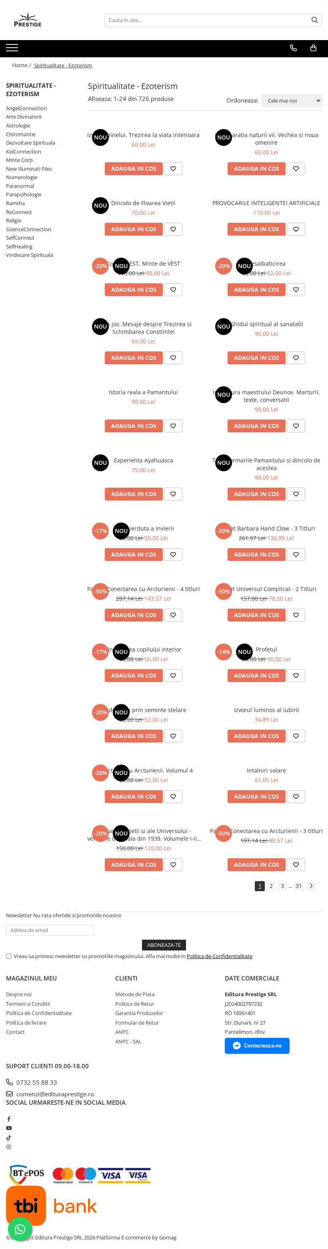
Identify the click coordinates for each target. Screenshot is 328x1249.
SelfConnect (20, 237)
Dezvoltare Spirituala (30, 142)
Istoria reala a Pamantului (143, 392)
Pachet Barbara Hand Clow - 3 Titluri (266, 528)
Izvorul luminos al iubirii (266, 710)
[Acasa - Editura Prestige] (46, 20)
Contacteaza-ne (263, 1046)
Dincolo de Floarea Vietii (143, 203)
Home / (22, 65)
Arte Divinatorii (24, 116)
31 (299, 886)
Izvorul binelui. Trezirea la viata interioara (143, 135)
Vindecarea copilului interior (143, 649)
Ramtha (15, 203)
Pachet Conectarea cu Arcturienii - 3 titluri (266, 831)
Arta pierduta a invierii (143, 528)
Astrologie (18, 125)
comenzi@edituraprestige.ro (54, 1094)
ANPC (122, 1031)
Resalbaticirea (267, 263)
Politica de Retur (134, 1003)
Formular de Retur (137, 1022)
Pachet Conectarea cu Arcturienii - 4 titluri (143, 589)
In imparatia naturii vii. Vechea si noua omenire (266, 138)
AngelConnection (26, 108)
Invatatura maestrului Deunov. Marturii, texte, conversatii (266, 396)
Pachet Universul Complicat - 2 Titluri (266, 589)
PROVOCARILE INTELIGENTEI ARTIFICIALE (266, 203)
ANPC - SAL (128, 1041)
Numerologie (21, 177)
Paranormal (20, 186)
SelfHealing (19, 246)
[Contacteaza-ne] (293, 48)
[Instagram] (8, 1146)
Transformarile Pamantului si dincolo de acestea (266, 464)
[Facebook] (8, 1118)
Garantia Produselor (139, 1013)
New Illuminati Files (29, 168)
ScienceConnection (28, 229)
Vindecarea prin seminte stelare (143, 710)
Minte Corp (19, 159)
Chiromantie (21, 134)
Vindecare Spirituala (29, 254)
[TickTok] (8, 1137)
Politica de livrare (26, 1022)
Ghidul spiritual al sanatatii (266, 324)
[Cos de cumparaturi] (313, 48)
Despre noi (19, 994)
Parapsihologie (23, 194)
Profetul (266, 649)
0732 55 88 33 (36, 1082)
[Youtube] (8, 1128)
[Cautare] (315, 20)
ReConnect (19, 212)
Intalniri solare (266, 770)
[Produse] (13, 50)
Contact (15, 1031)
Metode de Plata (134, 994)
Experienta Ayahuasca (143, 460)
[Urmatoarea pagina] (311, 886)
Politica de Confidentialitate (219, 956)
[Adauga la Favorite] (173, 168)
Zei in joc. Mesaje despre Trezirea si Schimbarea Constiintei (143, 327)
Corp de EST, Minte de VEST (143, 263)
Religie (13, 220)
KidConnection (23, 151)
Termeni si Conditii (28, 1003)
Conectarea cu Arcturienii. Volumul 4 (143, 770)
